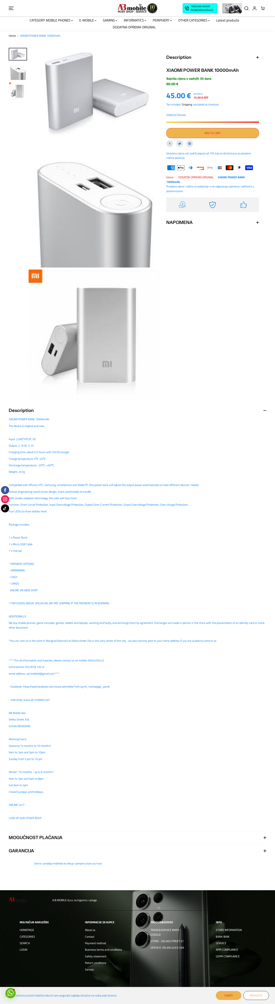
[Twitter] (179, 143)
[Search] (246, 8)
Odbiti (229, 995)
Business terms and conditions (103, 949)
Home (12, 35)
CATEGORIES (27, 936)
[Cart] (262, 8)
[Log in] (254, 8)
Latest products (227, 20)
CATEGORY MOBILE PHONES (50, 20)
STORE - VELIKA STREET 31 (167, 941)
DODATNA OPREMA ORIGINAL (134, 27)
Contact (89, 936)
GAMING (109, 20)
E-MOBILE (87, 20)
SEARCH (25, 943)
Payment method (95, 943)
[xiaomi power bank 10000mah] (94, 91)
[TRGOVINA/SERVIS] (200, 8)
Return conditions (95, 963)
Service (89, 969)
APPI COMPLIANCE (227, 949)
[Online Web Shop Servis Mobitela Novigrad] (137, 8)
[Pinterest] (189, 143)
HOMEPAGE (27, 930)
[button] (11, 8)
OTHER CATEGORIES (193, 20)
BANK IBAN (222, 936)
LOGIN (23, 949)
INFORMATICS (134, 20)
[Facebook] (169, 143)
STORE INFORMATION (229, 930)
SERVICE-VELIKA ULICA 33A (167, 947)
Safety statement (95, 956)
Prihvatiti (256, 995)
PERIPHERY (161, 20)
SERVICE (221, 943)
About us (90, 930)
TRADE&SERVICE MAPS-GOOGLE (165, 932)
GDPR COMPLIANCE (228, 956)
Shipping (187, 104)
